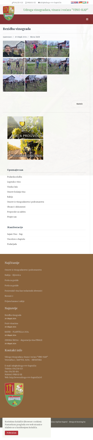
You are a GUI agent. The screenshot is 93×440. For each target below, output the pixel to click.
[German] (81, 2)
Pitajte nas (12, 217)
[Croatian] (72, 2)
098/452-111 (31, 3)
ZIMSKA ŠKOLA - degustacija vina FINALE (23, 341)
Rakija (10, 197)
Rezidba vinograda (13, 316)
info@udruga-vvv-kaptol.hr (50, 3)
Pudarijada (12, 244)
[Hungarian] (83, 2)
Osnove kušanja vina (16, 192)
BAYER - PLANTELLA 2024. (17, 333)
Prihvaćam (11, 433)
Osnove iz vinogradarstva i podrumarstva (25, 202)
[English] (75, 2)
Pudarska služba (14, 177)
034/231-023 (18, 3)
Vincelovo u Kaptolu (16, 239)
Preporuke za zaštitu (16, 212)
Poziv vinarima (11, 325)
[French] (78, 2)
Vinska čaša (12, 187)
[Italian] (86, 2)
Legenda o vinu (14, 182)
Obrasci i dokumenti (16, 207)
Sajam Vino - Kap (15, 234)
